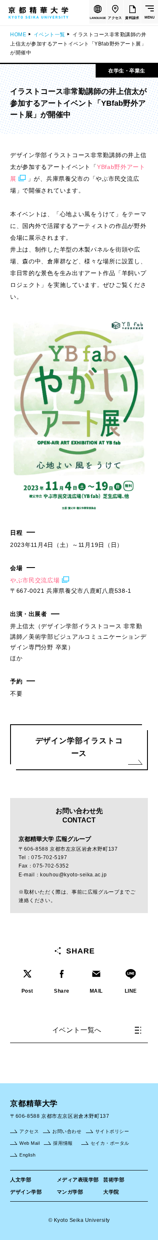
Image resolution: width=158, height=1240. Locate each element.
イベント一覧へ (77, 1030)
